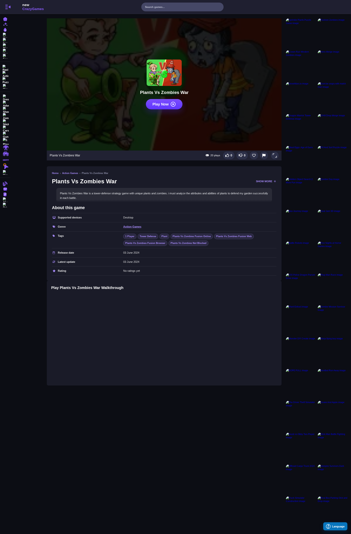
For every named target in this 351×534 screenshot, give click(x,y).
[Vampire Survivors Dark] (333, 479)
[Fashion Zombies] (333, 33)
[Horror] (5, 147)
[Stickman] (5, 123)
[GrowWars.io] (301, 97)
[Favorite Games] (5, 56)
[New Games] (5, 24)
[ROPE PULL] (301, 384)
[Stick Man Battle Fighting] (333, 448)
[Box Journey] (301, 224)
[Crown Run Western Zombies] (301, 65)
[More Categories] (5, 86)
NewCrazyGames (28, 6)
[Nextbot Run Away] (333, 384)
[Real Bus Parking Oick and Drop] (333, 511)
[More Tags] (5, 172)
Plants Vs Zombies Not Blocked (188, 243)
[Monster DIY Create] (301, 352)
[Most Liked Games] (5, 34)
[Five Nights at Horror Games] (333, 256)
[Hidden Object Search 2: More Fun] (301, 193)
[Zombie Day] (333, 193)
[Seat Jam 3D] (333, 224)
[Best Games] (5, 29)
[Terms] (5, 194)
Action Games (70, 173)
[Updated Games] (5, 50)
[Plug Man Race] (333, 288)
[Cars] (5, 129)
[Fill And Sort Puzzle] (333, 161)
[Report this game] (264, 155)
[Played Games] (5, 45)
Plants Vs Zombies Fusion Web (234, 236)
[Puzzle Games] (5, 80)
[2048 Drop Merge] (333, 129)
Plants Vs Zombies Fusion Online (192, 236)
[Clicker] (5, 166)
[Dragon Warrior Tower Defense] (301, 129)
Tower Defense (148, 236)
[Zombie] (5, 116)
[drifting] (5, 160)
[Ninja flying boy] (333, 352)
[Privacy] (5, 204)
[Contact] (5, 188)
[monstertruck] (5, 154)
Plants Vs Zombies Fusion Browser (145, 243)
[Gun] (5, 135)
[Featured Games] (5, 40)
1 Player (129, 236)
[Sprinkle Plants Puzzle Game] (301, 33)
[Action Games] (5, 74)
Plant (164, 236)
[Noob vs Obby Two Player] (301, 448)
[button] (275, 155)
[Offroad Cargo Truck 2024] (301, 479)
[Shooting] (5, 110)
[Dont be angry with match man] (333, 97)
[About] (5, 199)
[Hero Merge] (333, 65)
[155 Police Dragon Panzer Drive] (301, 288)
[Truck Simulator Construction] (301, 511)
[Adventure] (5, 104)
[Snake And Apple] (333, 416)
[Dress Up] (5, 98)
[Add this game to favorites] (254, 155)
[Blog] (5, 183)
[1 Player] (5, 141)
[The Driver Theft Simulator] (301, 416)
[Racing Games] (5, 68)
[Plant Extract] (301, 320)
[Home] (5, 18)
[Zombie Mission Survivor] (333, 320)
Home (55, 173)
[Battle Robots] (301, 256)
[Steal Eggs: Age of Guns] (301, 161)
